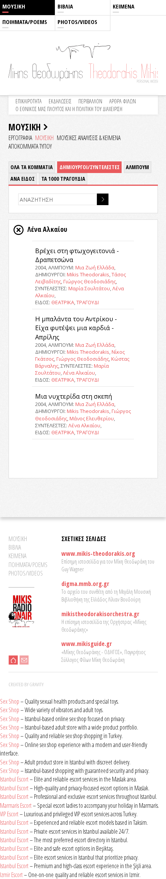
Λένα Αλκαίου (79, 372)
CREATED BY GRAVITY (26, 684)
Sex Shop (9, 701)
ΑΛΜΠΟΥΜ (137, 167)
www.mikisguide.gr (86, 643)
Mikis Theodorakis (88, 274)
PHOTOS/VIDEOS (77, 22)
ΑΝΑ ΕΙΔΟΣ (22, 178)
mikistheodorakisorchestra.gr (100, 614)
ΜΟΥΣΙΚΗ (13, 6)
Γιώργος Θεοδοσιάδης (89, 281)
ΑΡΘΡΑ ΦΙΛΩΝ (122, 101)
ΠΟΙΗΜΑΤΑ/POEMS (24, 22)
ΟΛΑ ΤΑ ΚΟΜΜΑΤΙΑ (31, 167)
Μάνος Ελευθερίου (91, 418)
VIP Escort (9, 814)
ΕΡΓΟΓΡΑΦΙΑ (20, 138)
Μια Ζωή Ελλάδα (94, 267)
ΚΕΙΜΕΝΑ (123, 6)
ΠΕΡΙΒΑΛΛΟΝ (90, 101)
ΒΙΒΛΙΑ (65, 6)
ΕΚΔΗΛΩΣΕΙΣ (60, 101)
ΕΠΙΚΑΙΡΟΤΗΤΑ (28, 101)
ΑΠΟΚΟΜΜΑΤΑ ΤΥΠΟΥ (30, 146)
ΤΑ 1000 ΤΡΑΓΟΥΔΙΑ (63, 178)
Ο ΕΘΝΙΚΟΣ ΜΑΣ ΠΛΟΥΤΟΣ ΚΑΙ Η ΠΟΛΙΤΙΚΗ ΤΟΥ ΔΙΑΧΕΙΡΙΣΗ (68, 109)
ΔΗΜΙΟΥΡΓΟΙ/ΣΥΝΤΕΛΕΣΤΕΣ (89, 167)
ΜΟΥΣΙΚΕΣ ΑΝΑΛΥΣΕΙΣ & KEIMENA (88, 138)
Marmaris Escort (16, 805)
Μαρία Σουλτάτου (89, 288)
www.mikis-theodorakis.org (98, 553)
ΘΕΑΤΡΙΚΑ (62, 302)
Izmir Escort (11, 874)
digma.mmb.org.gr (85, 583)
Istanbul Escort (14, 779)
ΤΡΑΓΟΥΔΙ (87, 302)
